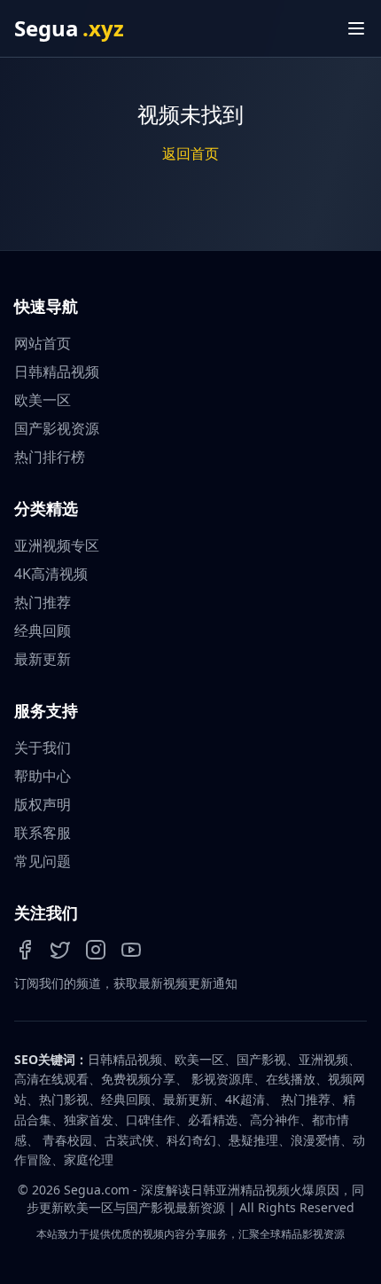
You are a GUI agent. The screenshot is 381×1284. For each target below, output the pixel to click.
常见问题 (42, 861)
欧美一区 (42, 400)
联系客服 (42, 832)
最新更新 (42, 659)
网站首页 (42, 343)
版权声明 (42, 804)
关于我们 (42, 747)
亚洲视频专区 (56, 545)
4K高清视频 (51, 573)
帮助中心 (42, 776)
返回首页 (190, 153)
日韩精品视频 (56, 371)
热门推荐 (42, 602)
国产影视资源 (56, 428)
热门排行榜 (49, 456)
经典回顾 (42, 630)
